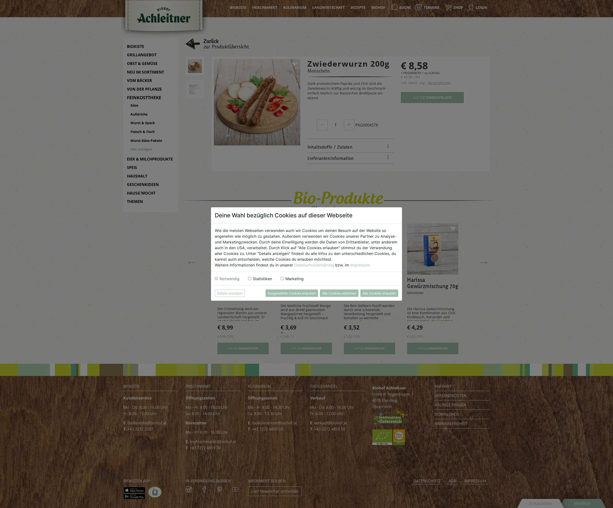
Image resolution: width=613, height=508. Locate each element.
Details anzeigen (230, 293)
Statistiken (262, 278)
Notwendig (229, 278)
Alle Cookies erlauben (379, 293)
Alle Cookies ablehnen (339, 293)
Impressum (360, 265)
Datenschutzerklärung (314, 265)
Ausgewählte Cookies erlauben (292, 293)
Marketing (294, 278)
